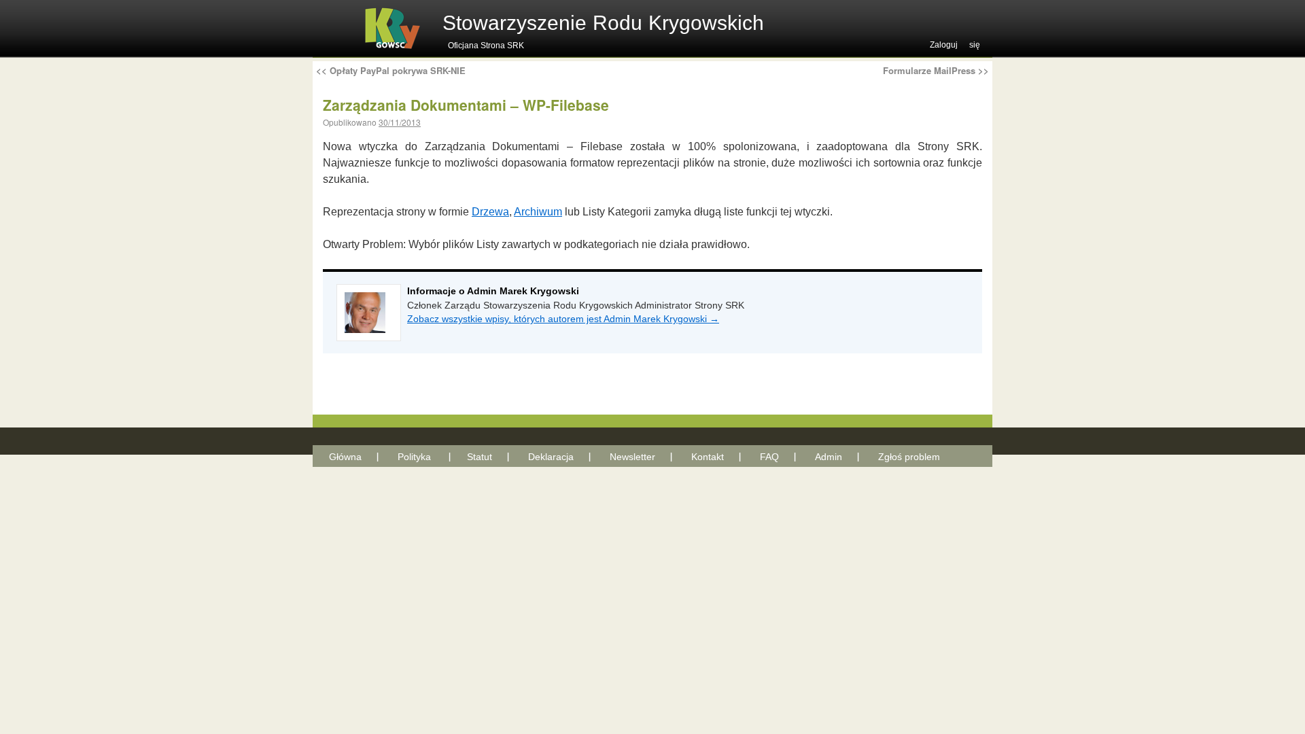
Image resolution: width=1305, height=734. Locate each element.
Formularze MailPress (936, 70)
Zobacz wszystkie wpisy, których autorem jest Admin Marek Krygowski (563, 318)
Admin (828, 456)
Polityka (414, 456)
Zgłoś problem (909, 456)
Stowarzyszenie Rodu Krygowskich (603, 23)
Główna (345, 456)
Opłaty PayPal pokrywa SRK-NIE (391, 70)
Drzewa (490, 211)
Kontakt (707, 456)
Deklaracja (551, 456)
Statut (479, 456)
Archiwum (538, 211)
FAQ (769, 456)
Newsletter (632, 456)
